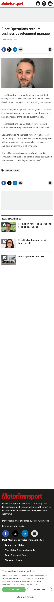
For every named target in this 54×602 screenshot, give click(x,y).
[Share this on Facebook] (3, 49)
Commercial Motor (14, 545)
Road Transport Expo (15, 555)
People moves (12, 170)
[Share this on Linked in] (15, 49)
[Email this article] (20, 49)
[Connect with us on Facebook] (5, 533)
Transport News (13, 560)
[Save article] (50, 49)
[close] (52, 43)
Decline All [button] (39, 589)
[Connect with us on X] (15, 533)
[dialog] (27, 584)
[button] (27, 597)
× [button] (51, 570)
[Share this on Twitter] (9, 49)
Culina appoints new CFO (31, 256)
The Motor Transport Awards (20, 550)
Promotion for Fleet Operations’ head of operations (35, 225)
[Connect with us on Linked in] (24, 533)
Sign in (16, 43)
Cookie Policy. (34, 584)
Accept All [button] (13, 589)
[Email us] (34, 533)
